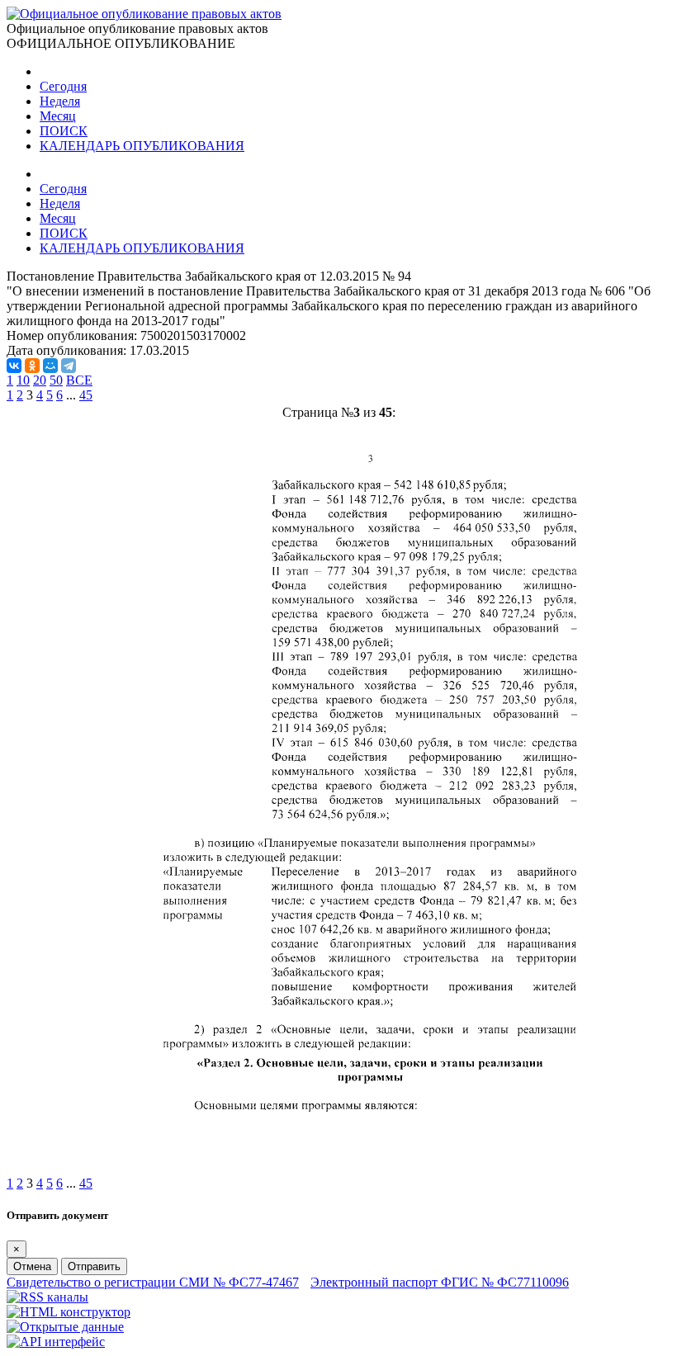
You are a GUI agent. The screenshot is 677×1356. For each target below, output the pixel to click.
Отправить (94, 1266)
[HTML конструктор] (68, 1312)
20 (39, 380)
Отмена (32, 1266)
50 (56, 380)
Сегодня (63, 86)
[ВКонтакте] (14, 365)
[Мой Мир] (50, 365)
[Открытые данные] (65, 1327)
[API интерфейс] (56, 1342)
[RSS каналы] (47, 1297)
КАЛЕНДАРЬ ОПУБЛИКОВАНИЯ (142, 146)
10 (23, 380)
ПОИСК (64, 131)
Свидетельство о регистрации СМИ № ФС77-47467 (153, 1282)
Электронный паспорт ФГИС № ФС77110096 (439, 1282)
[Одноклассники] (32, 365)
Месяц (58, 116)
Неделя (60, 101)
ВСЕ (79, 380)
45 (85, 395)
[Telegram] (68, 365)
